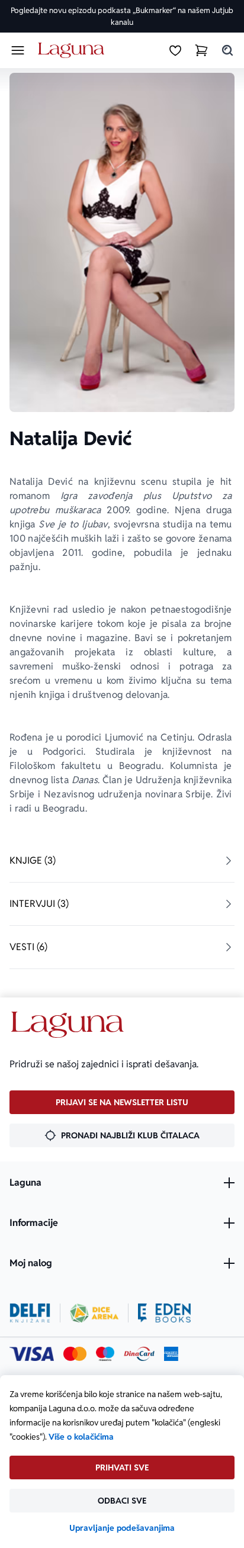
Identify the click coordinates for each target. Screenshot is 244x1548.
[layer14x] (171, 1354)
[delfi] (29, 1313)
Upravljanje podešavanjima (122, 1528)
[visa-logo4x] (31, 1354)
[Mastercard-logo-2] (74, 1354)
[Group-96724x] (139, 1354)
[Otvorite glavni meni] (17, 50)
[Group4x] (105, 1354)
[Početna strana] (73, 51)
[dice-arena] (94, 1313)
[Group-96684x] (164, 1313)
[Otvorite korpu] (201, 50)
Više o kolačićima (81, 1436)
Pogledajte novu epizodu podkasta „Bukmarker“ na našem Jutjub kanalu (122, 16)
